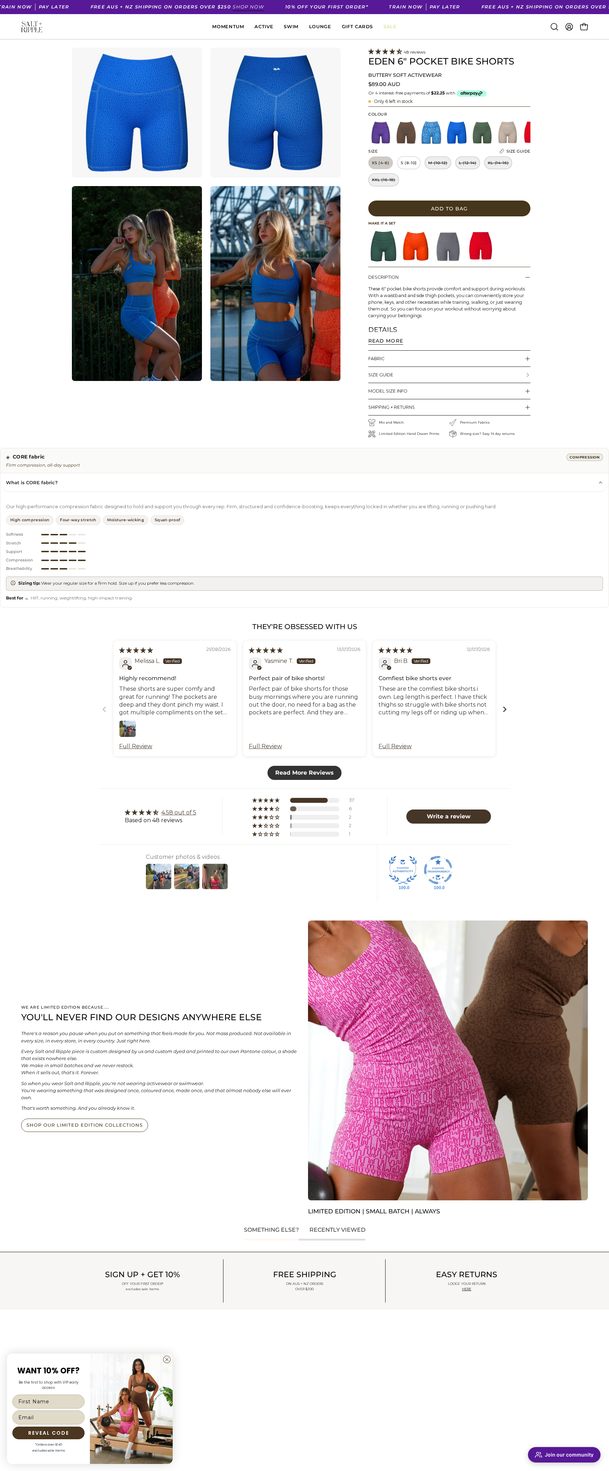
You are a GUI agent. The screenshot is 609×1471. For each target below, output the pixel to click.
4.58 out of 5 (178, 812)
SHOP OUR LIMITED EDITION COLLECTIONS (84, 1125)
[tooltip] (383, 246)
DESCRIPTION (383, 277)
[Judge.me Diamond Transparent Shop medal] (438, 870)
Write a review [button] (448, 816)
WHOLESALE (208, 1383)
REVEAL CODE (48, 1432)
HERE (466, 1289)
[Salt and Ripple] (31, 27)
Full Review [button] (135, 746)
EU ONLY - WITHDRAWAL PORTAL (234, 1393)
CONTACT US (208, 1374)
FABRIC (376, 358)
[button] (554, 26)
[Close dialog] (167, 1359)
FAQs (198, 1364)
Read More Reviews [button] (304, 772)
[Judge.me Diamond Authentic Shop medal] (403, 870)
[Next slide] (504, 709)
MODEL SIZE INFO (387, 391)
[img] (136, 650)
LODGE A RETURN (215, 1354)
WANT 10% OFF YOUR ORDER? (110, 1340)
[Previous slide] (104, 709)
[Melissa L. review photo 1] (127, 728)
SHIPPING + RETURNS (391, 407)
